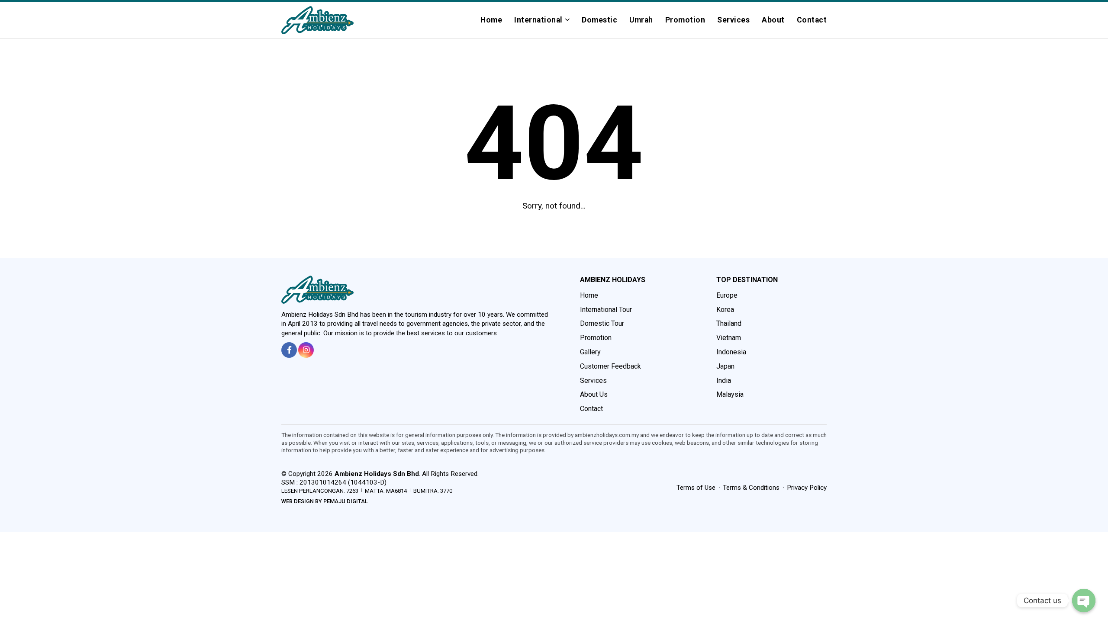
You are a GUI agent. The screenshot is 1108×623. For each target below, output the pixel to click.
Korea (725, 309)
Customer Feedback (610, 366)
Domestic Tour (602, 323)
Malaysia (730, 394)
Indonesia (731, 352)
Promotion (685, 20)
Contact (812, 20)
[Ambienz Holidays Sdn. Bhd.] (317, 20)
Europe (727, 295)
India (723, 380)
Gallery (590, 352)
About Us (594, 394)
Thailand (728, 323)
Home (491, 20)
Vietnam (728, 338)
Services (733, 20)
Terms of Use (695, 487)
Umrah (641, 20)
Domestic (599, 20)
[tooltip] (289, 350)
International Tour (606, 309)
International (538, 20)
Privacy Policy (807, 487)
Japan (725, 366)
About (773, 20)
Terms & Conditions (751, 487)
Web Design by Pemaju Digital (324, 501)
